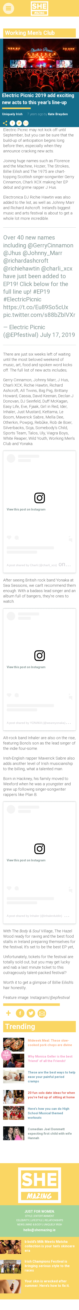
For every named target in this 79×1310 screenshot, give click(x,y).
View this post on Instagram (26, 509)
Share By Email (26, 123)
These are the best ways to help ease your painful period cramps (51, 1076)
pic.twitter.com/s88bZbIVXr (39, 314)
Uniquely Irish (12, 114)
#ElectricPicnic (22, 299)
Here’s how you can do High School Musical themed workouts (48, 1113)
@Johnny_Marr (42, 253)
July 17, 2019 (57, 334)
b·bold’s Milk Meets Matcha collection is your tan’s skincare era (50, 1246)
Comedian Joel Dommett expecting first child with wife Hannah (50, 1133)
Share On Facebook (12, 123)
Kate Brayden (58, 114)
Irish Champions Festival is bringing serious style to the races (47, 1265)
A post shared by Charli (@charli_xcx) (32, 565)
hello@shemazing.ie (39, 1230)
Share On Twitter (19, 123)
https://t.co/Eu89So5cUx (35, 307)
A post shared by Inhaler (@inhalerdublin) (34, 915)
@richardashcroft (25, 260)
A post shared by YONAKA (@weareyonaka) (36, 722)
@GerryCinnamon (50, 245)
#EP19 (41, 291)
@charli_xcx (56, 268)
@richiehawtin (21, 268)
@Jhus (12, 253)
